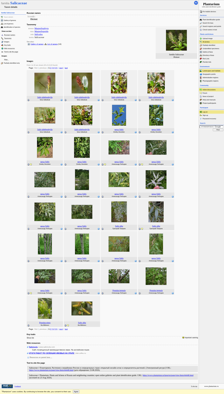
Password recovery (209, 119)
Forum (205, 93)
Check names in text (210, 30)
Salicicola (33, 347)
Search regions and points (212, 26)
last (66, 68)
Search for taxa (208, 23)
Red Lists (206, 59)
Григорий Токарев (119, 229)
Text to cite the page (11, 52)
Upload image (208, 38)
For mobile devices (209, 12)
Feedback (18, 386)
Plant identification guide (211, 20)
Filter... (6, 60)
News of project (208, 96)
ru (196, 3)
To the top (194, 386)
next (61, 68)
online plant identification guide (211, 4)
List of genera (8, 24)
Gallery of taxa (208, 52)
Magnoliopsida (41, 31)
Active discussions (209, 90)
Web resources (9, 48)
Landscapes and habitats (211, 71)
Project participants (209, 103)
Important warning (191, 338)
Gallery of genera (10, 20)
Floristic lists (207, 62)
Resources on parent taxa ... (41, 357)
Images (6, 42)
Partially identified (209, 45)
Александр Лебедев (119, 164)
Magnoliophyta (41, 28)
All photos (206, 42)
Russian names (9, 35)
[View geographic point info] (61, 100)
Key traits (7, 45)
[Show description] (28, 100)
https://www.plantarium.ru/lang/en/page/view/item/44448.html (168, 375)
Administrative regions (210, 77)
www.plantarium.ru (211, 386)
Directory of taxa (208, 55)
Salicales (38, 34)
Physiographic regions (210, 81)
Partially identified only (12, 63)
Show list (30, 338)
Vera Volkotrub (45, 100)
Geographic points (209, 74)
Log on (205, 112)
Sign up (205, 115)
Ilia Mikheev (45, 325)
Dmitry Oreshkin (119, 132)
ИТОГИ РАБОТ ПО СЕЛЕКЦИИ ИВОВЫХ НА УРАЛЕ (51, 353)
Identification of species (12, 27)
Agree (76, 392)
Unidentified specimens (211, 49)
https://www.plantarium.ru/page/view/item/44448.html (51, 370)
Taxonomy (7, 38)
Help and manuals (209, 100)
